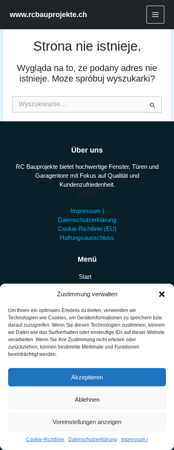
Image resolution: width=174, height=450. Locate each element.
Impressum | (134, 439)
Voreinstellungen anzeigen (87, 421)
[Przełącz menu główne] (155, 15)
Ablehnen (87, 399)
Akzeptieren (87, 377)
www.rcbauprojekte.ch (48, 14)
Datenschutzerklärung (92, 439)
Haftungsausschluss (87, 238)
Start (85, 276)
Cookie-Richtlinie (45, 439)
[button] (162, 294)
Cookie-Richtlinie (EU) (87, 229)
